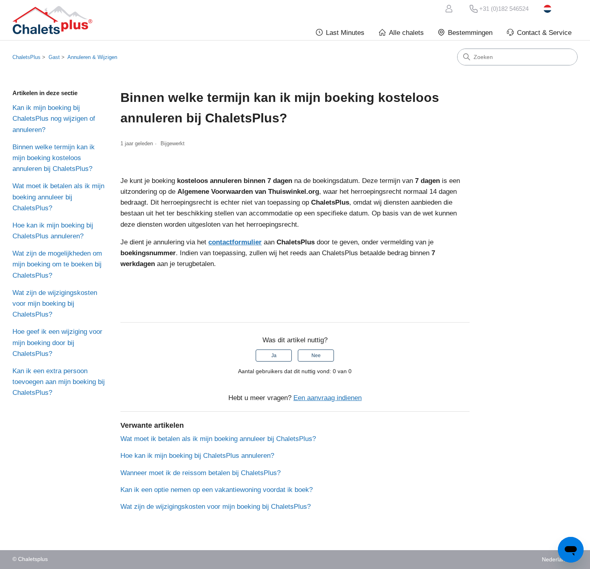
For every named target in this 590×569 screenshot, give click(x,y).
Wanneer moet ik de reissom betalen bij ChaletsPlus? (200, 473)
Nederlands (560, 9)
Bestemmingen (470, 33)
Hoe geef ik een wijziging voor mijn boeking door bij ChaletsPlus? (57, 342)
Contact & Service (544, 33)
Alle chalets (406, 33)
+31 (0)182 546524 (504, 8)
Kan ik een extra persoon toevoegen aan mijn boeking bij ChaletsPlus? (58, 381)
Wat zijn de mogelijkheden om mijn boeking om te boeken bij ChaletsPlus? (57, 264)
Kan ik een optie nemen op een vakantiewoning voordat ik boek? (216, 490)
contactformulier (235, 242)
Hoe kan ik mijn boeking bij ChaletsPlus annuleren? (52, 231)
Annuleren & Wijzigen (92, 57)
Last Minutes (345, 33)
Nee (316, 355)
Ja (274, 355)
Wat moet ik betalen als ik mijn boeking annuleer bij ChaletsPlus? (58, 196)
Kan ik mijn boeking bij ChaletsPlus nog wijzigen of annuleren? (53, 118)
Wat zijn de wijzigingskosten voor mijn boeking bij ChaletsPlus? (54, 303)
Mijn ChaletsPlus (450, 8)
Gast (54, 57)
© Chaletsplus (30, 559)
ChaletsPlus (26, 57)
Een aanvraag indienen (327, 398)
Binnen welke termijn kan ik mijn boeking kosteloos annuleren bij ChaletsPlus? (53, 158)
